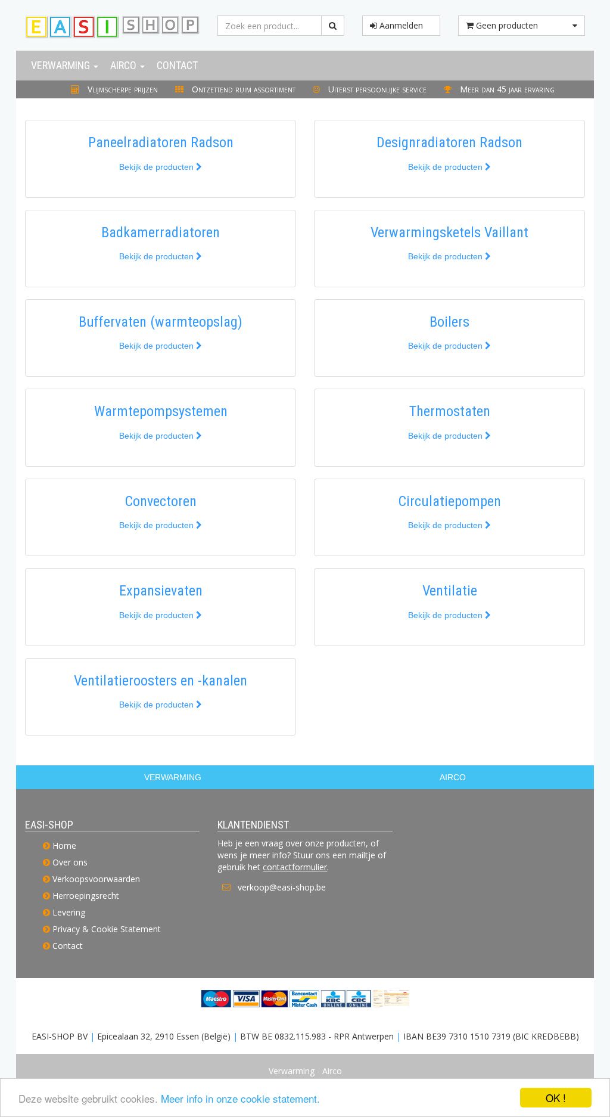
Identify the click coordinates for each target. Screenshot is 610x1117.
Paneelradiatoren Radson (161, 142)
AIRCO (453, 777)
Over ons (70, 862)
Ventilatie (449, 590)
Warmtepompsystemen (161, 411)
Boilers (449, 322)
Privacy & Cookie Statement (106, 929)
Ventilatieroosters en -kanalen (160, 680)
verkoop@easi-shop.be (282, 887)
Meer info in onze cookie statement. (240, 1098)
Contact (177, 65)
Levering (68, 912)
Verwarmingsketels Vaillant (449, 232)
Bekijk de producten (157, 167)
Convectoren (161, 501)
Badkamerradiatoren (160, 232)
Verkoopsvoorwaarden (96, 879)
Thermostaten (449, 411)
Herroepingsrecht (85, 895)
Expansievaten (161, 590)
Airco (124, 65)
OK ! (556, 1097)
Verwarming (61, 65)
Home (64, 845)
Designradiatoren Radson (449, 142)
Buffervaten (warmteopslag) (160, 322)
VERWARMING (172, 777)
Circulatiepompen (450, 501)
